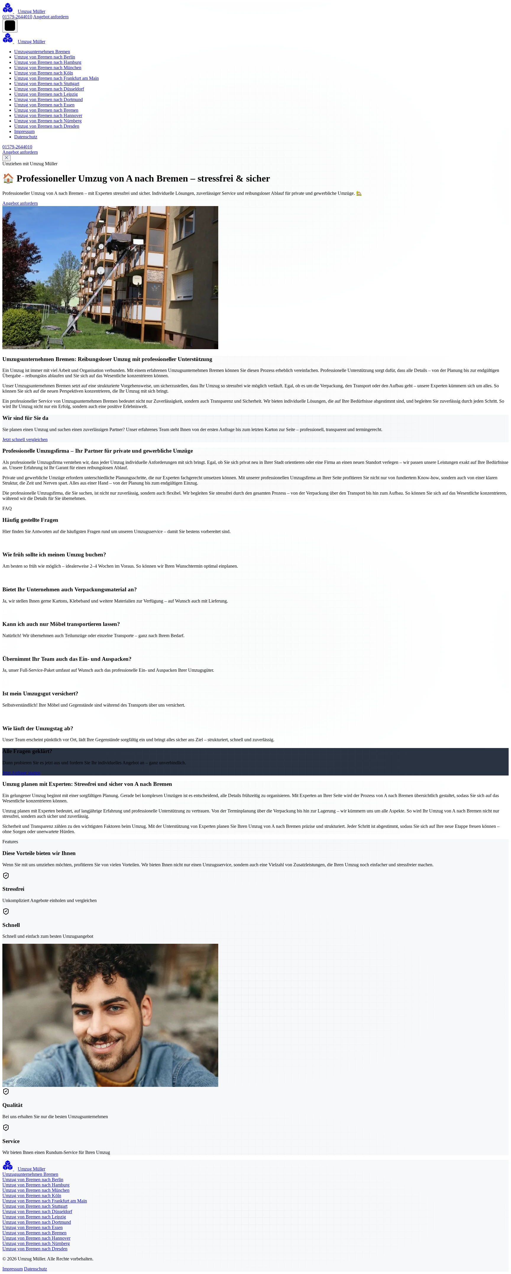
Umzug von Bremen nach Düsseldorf (49, 88)
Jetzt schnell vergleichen (25, 439)
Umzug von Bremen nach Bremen (46, 110)
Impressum (24, 131)
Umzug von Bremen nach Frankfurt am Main (56, 78)
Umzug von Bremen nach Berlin (44, 56)
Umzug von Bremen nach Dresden (46, 126)
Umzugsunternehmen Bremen (42, 51)
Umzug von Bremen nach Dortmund (48, 99)
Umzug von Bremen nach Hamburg (47, 62)
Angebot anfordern (51, 16)
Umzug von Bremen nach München (47, 67)
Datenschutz (25, 136)
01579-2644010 (17, 16)
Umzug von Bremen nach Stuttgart (46, 83)
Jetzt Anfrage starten (21, 772)
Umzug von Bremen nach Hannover (48, 115)
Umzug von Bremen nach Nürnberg (48, 120)
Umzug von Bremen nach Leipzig (46, 94)
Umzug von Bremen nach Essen (44, 104)
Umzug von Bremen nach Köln (43, 72)
